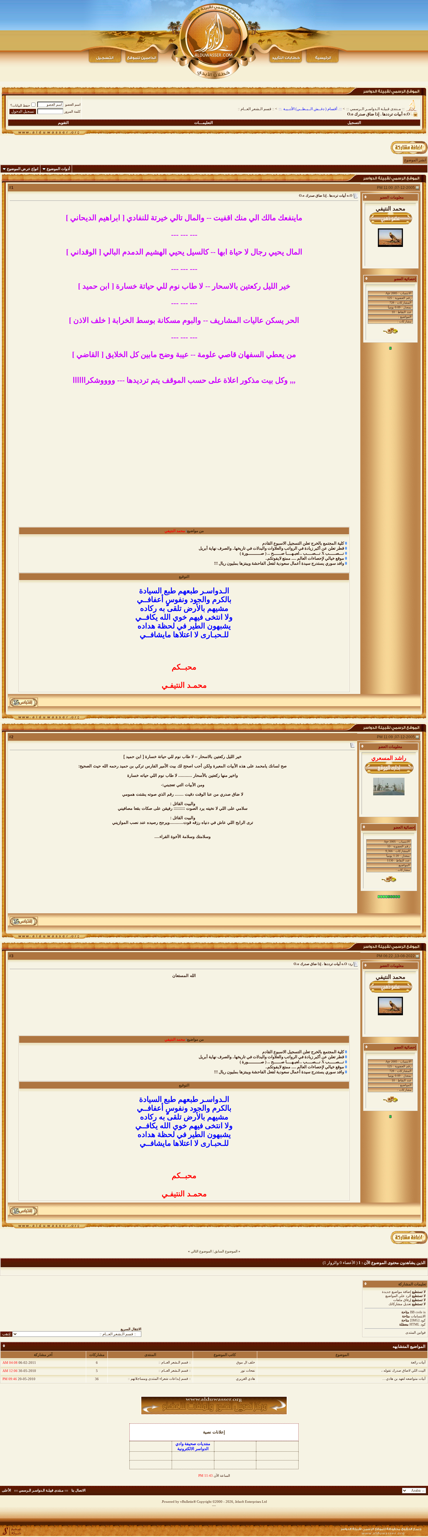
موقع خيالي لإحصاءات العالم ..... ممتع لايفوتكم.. (304, 558)
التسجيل (354, 122)
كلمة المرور (72, 111)
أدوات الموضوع (58, 169)
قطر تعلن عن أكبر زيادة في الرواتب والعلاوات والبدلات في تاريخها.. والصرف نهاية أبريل (271, 548)
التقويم (63, 122)
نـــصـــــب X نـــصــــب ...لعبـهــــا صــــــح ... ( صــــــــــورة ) (292, 553)
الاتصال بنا (78, 1490)
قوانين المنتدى (415, 1332)
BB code (416, 1312)
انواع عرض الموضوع (22, 169)
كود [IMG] (417, 1320)
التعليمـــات (203, 122)
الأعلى (6, 1490)
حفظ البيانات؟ (20, 105)
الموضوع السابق (225, 1251)
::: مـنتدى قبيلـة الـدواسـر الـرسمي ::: (375, 109)
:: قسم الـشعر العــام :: (256, 109)
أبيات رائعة (418, 1362)
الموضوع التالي (201, 1251)
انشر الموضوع (415, 160)
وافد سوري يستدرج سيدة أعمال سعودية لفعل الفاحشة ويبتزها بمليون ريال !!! (279, 563)
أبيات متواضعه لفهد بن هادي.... (403, 1378)
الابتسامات (418, 1316)
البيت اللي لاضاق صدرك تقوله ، (403, 1370)
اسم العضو (73, 104)
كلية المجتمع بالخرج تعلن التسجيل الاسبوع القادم (303, 543)
